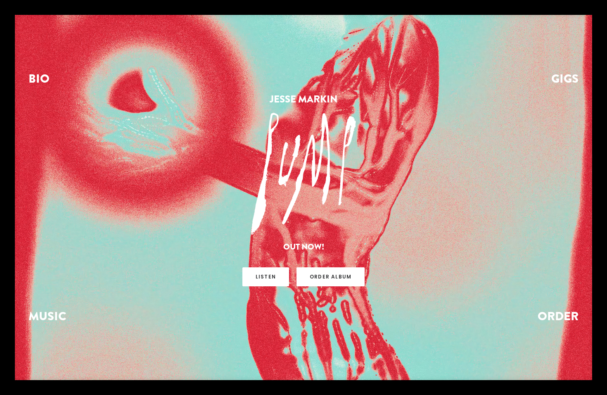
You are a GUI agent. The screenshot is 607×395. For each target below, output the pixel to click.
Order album (330, 276)
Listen (266, 276)
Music (47, 316)
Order (558, 316)
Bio (39, 78)
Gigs (565, 78)
